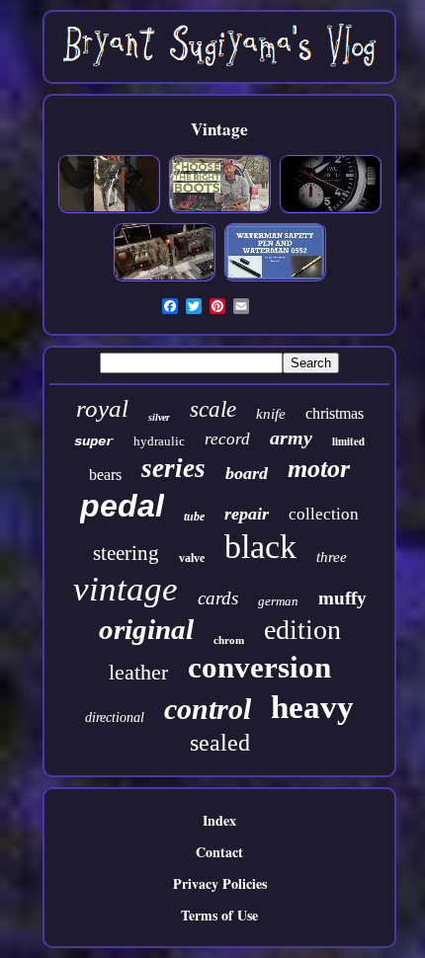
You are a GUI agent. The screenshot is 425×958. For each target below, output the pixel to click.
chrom (228, 640)
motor (319, 468)
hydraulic (159, 441)
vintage (125, 589)
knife (271, 414)
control (207, 708)
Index (219, 820)
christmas (334, 413)
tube (194, 516)
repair (246, 513)
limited (348, 441)
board (246, 473)
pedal (122, 505)
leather (138, 672)
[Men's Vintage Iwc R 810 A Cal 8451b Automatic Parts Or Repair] (330, 210)
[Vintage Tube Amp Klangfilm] (164, 278)
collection (324, 514)
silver (159, 417)
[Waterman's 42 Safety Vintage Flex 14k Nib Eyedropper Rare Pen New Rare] (274, 278)
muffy (342, 598)
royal (102, 408)
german (278, 601)
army (291, 437)
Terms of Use (219, 915)
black (260, 546)
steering (126, 553)
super (94, 441)
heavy (312, 707)
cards (218, 598)
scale (213, 409)
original (146, 629)
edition (302, 629)
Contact (219, 851)
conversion (259, 667)
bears (105, 474)
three (331, 557)
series (173, 468)
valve (192, 558)
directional (114, 717)
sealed (220, 743)
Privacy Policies (220, 883)
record (227, 439)
